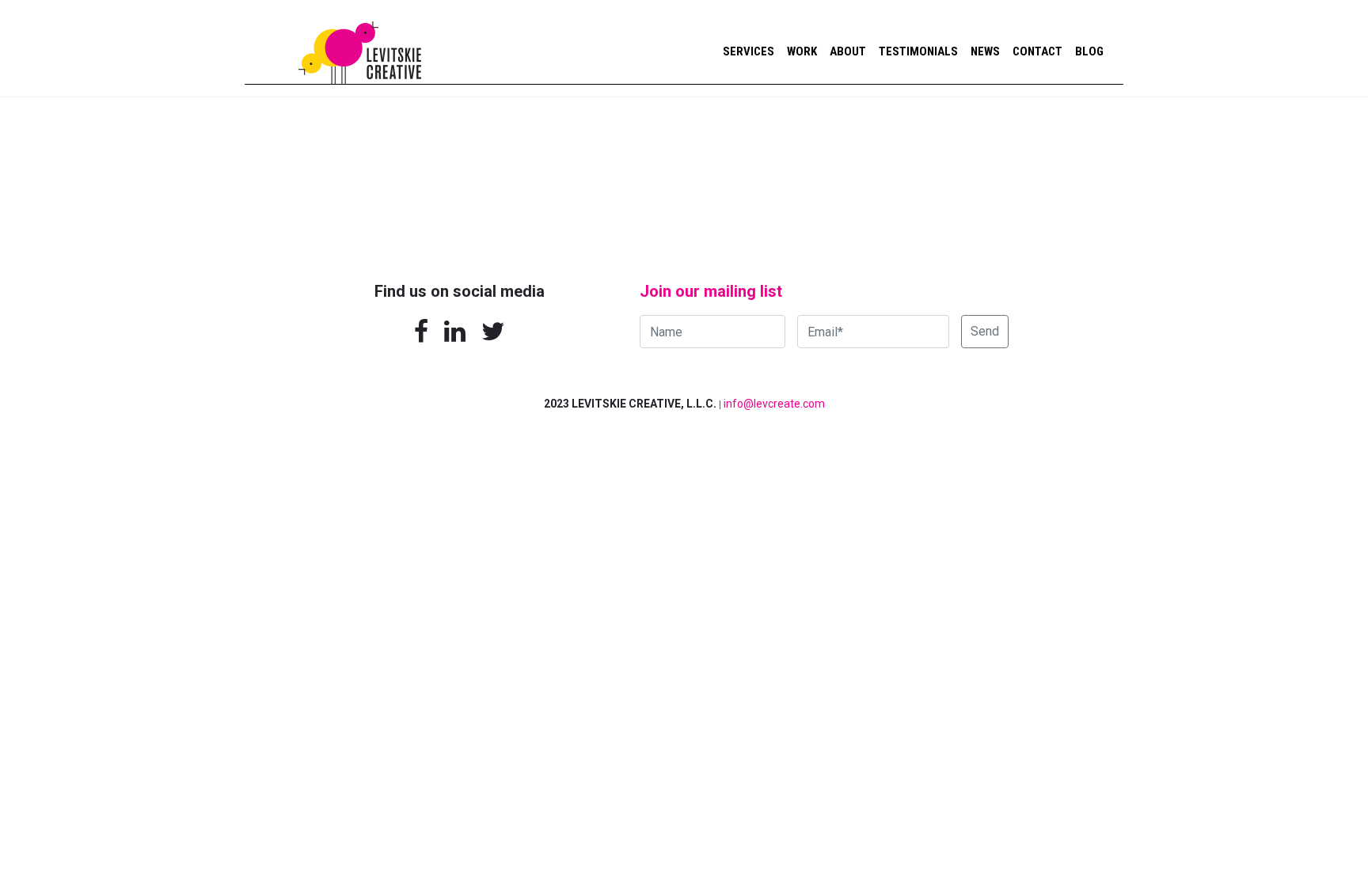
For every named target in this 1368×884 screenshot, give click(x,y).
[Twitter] (493, 331)
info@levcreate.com (774, 403)
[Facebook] (421, 331)
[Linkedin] (455, 331)
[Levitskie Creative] (360, 42)
